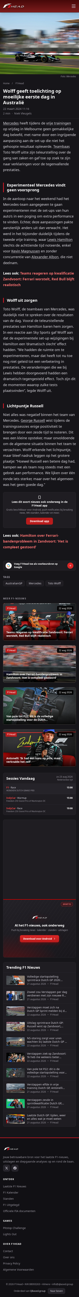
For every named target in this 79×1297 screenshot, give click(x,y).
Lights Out (9, 1234)
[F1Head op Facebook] (15, 1168)
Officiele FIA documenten (19, 1211)
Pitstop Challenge (14, 1228)
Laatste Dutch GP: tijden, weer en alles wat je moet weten (46, 1117)
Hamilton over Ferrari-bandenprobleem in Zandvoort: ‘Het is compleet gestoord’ (35, 541)
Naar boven (56, 1291)
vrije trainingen (58, 123)
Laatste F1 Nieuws (14, 1186)
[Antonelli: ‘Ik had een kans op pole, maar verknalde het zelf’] (39, 747)
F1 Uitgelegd (11, 1205)
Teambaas (61, 146)
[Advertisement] (39, 863)
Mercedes (11, 123)
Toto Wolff (54, 583)
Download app (39, 521)
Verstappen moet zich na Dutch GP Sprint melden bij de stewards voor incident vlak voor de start (46, 1009)
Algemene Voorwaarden (18, 1269)
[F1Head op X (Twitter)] (6, 1168)
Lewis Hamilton (59, 239)
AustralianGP (14, 583)
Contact (8, 1251)
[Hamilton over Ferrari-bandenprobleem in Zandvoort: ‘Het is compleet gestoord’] (39, 663)
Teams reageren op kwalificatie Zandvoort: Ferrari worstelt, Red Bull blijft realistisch (38, 279)
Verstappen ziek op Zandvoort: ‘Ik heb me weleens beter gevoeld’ (46, 1055)
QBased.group (37, 1291)
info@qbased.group (62, 1284)
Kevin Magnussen (25, 251)
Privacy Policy (11, 1263)
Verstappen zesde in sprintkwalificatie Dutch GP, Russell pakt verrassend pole (45, 1101)
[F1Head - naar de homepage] (13, 6)
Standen (8, 1198)
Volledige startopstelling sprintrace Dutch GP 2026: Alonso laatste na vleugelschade (44, 978)
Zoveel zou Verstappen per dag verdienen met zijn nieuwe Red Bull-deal (47, 993)
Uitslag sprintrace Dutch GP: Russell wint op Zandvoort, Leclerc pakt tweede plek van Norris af (45, 1024)
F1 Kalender (10, 1192)
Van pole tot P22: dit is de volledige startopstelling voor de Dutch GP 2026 (46, 1070)
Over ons (9, 1257)
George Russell (33, 420)
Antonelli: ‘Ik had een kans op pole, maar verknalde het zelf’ (33, 760)
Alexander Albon (44, 257)
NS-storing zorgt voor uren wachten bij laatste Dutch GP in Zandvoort (47, 1040)
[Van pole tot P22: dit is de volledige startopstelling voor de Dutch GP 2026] (39, 705)
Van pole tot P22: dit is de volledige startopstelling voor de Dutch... (29, 718)
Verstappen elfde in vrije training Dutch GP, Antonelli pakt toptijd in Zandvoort (45, 1086)
